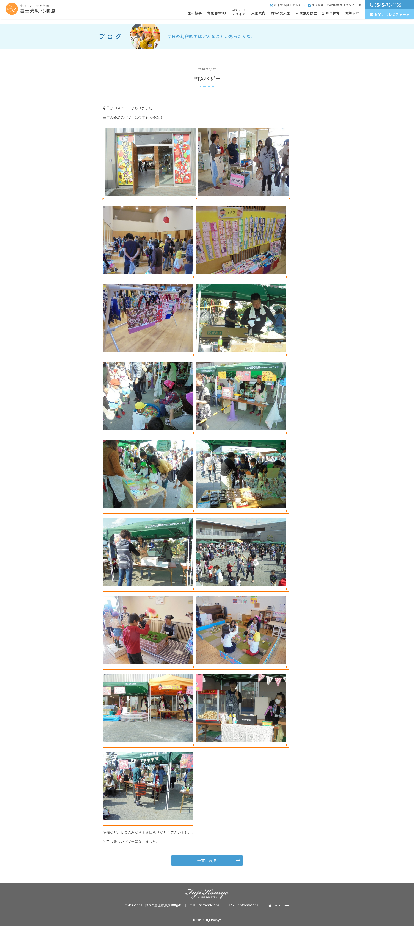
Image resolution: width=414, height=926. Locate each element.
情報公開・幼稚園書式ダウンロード (336, 5)
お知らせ (352, 13)
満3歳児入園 (280, 13)
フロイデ (239, 12)
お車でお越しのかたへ (289, 5)
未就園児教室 (306, 13)
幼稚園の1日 (216, 13)
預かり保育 (331, 13)
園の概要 (195, 13)
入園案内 (258, 13)
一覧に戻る (207, 860)
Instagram (280, 905)
